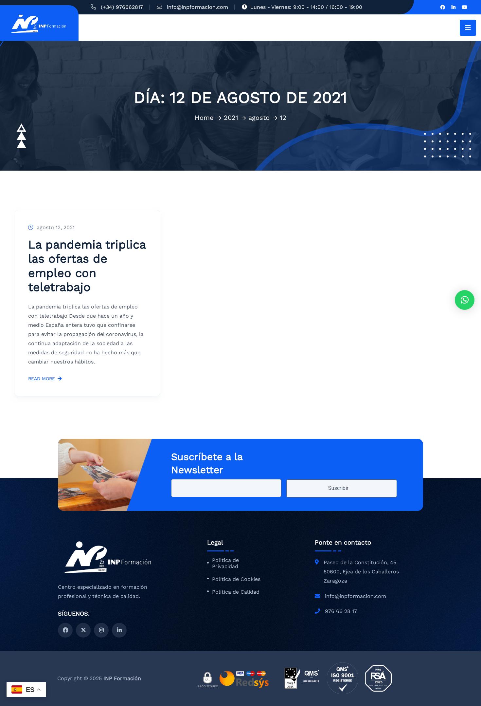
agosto (259, 117)
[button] (464, 300)
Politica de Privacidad (225, 563)
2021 (231, 117)
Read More (41, 378)
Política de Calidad (235, 592)
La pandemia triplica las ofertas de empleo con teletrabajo (87, 266)
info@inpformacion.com (197, 7)
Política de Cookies (236, 579)
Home (204, 117)
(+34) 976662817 (122, 7)
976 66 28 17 (341, 611)
